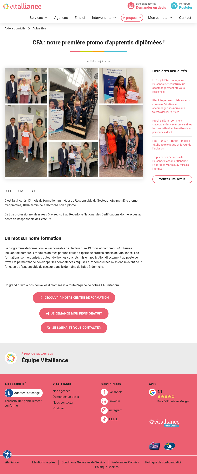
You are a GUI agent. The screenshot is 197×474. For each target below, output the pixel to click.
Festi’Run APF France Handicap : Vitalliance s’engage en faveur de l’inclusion (171, 144)
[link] (74, 313)
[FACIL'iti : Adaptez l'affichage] (7, 454)
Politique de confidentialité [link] (163, 462)
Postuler (185, 7)
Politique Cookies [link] (107, 467)
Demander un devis (151, 7)
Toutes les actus (172, 179)
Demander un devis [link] (66, 397)
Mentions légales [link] (43, 462)
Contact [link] (185, 18)
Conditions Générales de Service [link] (83, 462)
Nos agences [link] (61, 391)
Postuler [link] (58, 408)
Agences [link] (61, 18)
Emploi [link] (80, 18)
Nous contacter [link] (63, 402)
